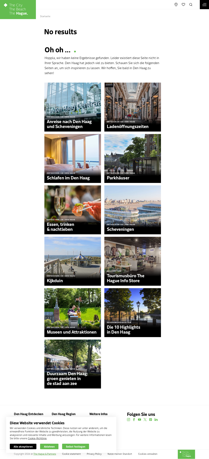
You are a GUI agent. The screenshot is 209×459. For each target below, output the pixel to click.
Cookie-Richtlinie (37, 438)
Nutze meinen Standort (120, 453)
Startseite (45, 16)
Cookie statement (71, 453)
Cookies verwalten (147, 453)
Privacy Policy (94, 453)
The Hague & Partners (44, 453)
